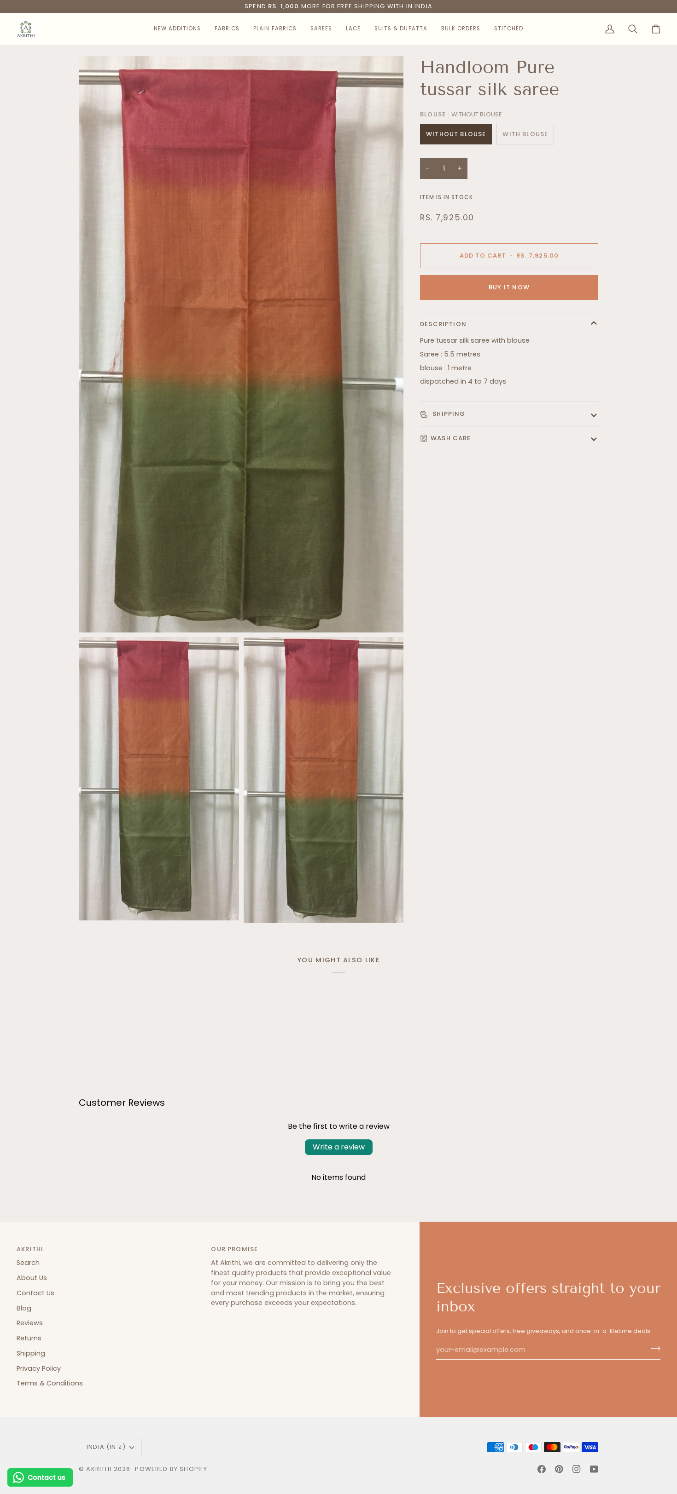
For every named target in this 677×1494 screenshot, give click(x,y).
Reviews (30, 1322)
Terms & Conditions (50, 1383)
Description (443, 324)
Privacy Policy (39, 1368)
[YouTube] (594, 1469)
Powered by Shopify (171, 1469)
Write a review (339, 1147)
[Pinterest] (559, 1469)
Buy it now (509, 287)
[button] (177, 29)
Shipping (448, 413)
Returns (29, 1338)
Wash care (451, 438)
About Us (32, 1277)
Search (28, 1262)
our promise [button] (234, 1249)
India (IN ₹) (106, 1446)
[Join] (652, 1348)
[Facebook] (541, 1469)
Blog (24, 1308)
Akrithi (98, 1469)
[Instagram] (576, 1469)
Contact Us (35, 1293)
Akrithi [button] (30, 1249)
